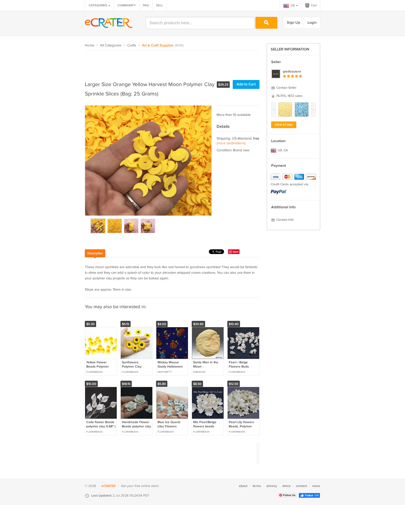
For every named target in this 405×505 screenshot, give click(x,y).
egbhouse (199, 372)
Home (89, 45)
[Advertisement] (170, 63)
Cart (313, 5)
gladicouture (292, 71)
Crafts (131, 45)
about (243, 486)
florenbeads (94, 372)
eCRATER (108, 486)
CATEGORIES (98, 5)
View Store (284, 125)
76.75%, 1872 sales (289, 96)
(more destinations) (231, 143)
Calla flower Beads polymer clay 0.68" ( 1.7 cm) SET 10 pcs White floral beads (101, 428)
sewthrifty (165, 372)
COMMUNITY (126, 5)
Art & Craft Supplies (157, 45)
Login (312, 22)
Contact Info (284, 220)
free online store (147, 486)
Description (95, 253)
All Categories (110, 45)
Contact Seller (285, 88)
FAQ (146, 5)
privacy (271, 486)
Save (236, 251)
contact (301, 486)
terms (257, 486)
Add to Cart (246, 84)
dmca (286, 486)
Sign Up (293, 22)
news (316, 486)
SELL (159, 5)
